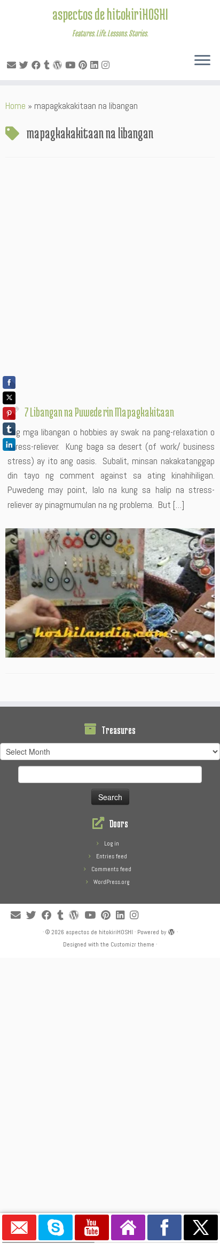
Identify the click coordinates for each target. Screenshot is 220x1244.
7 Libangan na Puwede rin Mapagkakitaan (99, 412)
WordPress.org (111, 882)
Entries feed (111, 856)
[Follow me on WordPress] (59, 65)
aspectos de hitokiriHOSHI (110, 14)
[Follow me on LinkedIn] (95, 65)
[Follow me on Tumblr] (48, 65)
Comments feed (111, 869)
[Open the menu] (202, 61)
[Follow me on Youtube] (71, 65)
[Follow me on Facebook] (38, 65)
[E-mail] (13, 65)
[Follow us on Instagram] (107, 65)
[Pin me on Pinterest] (84, 65)
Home (15, 106)
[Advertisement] (110, 284)
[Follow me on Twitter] (25, 65)
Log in (111, 843)
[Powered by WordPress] (171, 930)
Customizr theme (132, 944)
